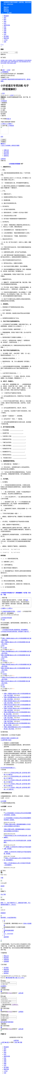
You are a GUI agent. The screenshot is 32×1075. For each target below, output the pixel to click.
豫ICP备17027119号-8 (18, 977)
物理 (5, 32)
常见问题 (6, 152)
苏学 (3, 93)
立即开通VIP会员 (6, 740)
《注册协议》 (15, 1004)
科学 (5, 23)
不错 (2, 877)
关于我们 (6, 967)
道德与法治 (7, 25)
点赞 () (4, 123)
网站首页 (6, 16)
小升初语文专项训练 (14, 163)
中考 (5, 41)
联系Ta (4, 143)
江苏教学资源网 (20, 927)
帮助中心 (6, 9)
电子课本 (6, 36)
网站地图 (9, 977)
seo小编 (4, 647)
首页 (3, 70)
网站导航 (6, 957)
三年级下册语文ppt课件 (11, 63)
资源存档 (6, 959)
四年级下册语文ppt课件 (5, 61)
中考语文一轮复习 (12, 60)
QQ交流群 (3, 801)
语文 (5, 17)
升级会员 (4, 101)
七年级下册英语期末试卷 (23, 61)
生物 (5, 30)
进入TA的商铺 (6, 145)
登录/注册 (3, 1023)
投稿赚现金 (5, 72)
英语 (5, 21)
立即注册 (20, 993)
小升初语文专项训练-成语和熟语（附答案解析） (15, 629)
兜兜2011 (4, 660)
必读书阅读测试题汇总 (8, 767)
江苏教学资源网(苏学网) (8, 611)
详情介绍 (6, 150)
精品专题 (6, 38)
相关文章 (6, 153)
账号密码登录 (9, 1022)
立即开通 (16, 1040)
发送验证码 (3, 1020)
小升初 (5, 40)
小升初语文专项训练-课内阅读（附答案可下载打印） (15, 631)
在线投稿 (6, 961)
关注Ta (4, 139)
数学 (5, 19)
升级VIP (8, 118)
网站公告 (6, 7)
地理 (5, 29)
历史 (5, 27)
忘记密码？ (4, 986)
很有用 (2, 886)
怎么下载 (3, 894)
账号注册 (3, 1022)
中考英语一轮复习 (4, 60)
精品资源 (6, 11)
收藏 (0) (10, 123)
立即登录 (3, 987)
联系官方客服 (15, 145)
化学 (5, 34)
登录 (27, 600)
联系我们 (6, 973)
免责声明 (6, 971)
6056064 (4, 673)
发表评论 (6, 155)
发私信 (4, 141)
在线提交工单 (14, 738)
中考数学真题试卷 (14, 61)
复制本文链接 (5, 627)
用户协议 (9, 993)
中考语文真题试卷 (27, 60)
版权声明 (6, 969)
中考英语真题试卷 (20, 60)
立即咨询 (3, 158)
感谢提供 (3, 913)
